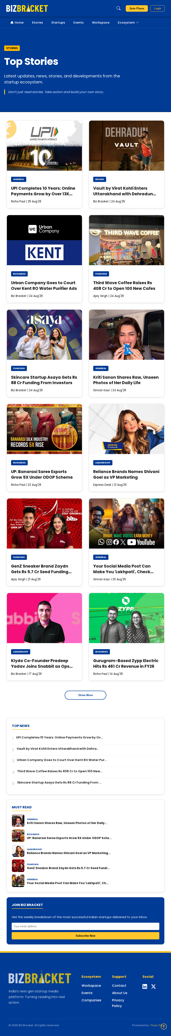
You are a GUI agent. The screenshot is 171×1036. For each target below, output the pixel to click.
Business (19, 273)
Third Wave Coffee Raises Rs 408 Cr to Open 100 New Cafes (124, 285)
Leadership (102, 462)
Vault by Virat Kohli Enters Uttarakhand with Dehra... (58, 749)
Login (157, 8)
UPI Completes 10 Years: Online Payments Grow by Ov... (59, 737)
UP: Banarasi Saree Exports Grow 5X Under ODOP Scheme (42, 474)
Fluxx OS (156, 1025)
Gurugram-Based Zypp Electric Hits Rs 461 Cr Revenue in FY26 (125, 663)
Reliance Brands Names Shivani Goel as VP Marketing (126, 474)
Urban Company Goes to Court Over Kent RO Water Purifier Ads (44, 285)
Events (78, 22)
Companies (91, 1000)
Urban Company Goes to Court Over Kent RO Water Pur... (62, 760)
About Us (119, 993)
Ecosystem (126, 22)
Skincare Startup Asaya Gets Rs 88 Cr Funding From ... (59, 783)
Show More (85, 695)
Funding (101, 273)
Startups (58, 22)
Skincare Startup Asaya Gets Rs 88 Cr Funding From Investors (44, 380)
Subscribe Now (85, 935)
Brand (99, 179)
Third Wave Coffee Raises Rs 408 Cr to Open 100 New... (60, 771)
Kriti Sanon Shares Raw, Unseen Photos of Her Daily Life (126, 380)
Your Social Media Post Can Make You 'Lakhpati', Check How (122, 571)
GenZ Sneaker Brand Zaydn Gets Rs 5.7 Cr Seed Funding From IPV (39, 571)
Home (19, 22)
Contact (119, 985)
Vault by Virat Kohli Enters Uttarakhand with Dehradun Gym (123, 193)
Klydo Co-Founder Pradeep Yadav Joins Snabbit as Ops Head (40, 666)
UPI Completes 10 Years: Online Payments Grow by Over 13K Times (43, 193)
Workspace (100, 22)
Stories (37, 22)
